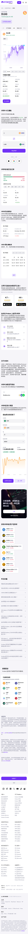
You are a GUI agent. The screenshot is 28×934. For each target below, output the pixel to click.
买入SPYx (3, 873)
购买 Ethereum (5, 850)
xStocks (10, 908)
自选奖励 (10, 732)
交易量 (4, 84)
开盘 (16, 195)
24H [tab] (9, 186)
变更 (16, 200)
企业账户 (3, 807)
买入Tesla (17, 850)
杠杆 (2, 732)
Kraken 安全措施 (19, 797)
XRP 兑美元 (17, 828)
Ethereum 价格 (5, 826)
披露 (14, 889)
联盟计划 (17, 807)
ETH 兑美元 (17, 826)
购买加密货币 (4, 797)
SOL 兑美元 (17, 832)
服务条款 (5, 752)
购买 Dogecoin (4, 852)
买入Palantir (18, 856)
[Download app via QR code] (19, 161)
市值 (4, 79)
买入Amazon (18, 854)
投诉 (16, 815)
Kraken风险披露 (6, 760)
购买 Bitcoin (4, 848)
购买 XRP (3, 854)
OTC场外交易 (10, 913)
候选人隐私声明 (19, 889)
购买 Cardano (4, 856)
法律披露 (23, 930)
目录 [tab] (14, 28)
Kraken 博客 (18, 801)
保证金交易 (4, 801)
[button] (5, 72)
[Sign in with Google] (14, 161)
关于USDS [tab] (8, 28)
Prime (5, 913)
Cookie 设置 (13, 885)
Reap (21, 908)
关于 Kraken (18, 794)
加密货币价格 (5, 822)
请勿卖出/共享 (20, 885)
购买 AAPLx (4, 871)
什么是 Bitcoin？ (19, 871)
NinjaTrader (13, 901)
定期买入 (3, 813)
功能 (2, 794)
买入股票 (17, 845)
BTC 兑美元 (17, 824)
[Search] (23, 2)
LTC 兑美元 (17, 841)
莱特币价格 (4, 837)
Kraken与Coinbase (19, 880)
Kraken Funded (5, 817)
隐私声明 (8, 885)
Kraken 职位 (18, 799)
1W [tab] (12, 186)
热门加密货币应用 (19, 875)
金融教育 (17, 865)
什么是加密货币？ (19, 867)
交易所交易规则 (9, 889)
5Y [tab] (22, 186)
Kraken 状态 (18, 811)
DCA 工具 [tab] (19, 28)
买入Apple (17, 852)
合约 (6, 732)
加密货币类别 (4, 839)
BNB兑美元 (17, 830)
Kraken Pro (7, 901)
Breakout (19, 901)
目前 (4, 200)
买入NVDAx (4, 867)
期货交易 (3, 803)
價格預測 (3, 841)
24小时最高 (5, 89)
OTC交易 (3, 805)
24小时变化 (5, 94)
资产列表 (17, 809)
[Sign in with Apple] (9, 161)
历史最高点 (17, 94)
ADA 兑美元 (17, 837)
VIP (22, 901)
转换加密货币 (18, 822)
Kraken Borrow (5, 815)
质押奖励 (3, 811)
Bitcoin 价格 (4, 824)
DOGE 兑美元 (18, 834)
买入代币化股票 (5, 865)
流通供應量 (17, 79)
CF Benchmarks (16, 908)
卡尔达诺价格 (4, 832)
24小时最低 (17, 89)
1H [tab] (5, 186)
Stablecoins (6, 395)
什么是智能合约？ (19, 869)
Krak (2, 913)
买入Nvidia (17, 848)
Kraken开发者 (18, 803)
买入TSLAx (4, 869)
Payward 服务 (4, 908)
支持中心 (17, 813)
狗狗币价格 (4, 828)
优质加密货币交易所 (20, 878)
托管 (15, 913)
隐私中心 (3, 885)
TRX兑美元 (17, 839)
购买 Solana (4, 858)
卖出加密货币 (4, 799)
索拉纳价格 (4, 834)
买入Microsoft (18, 858)
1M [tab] (15, 186)
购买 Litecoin (4, 860)
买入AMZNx (4, 875)
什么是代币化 (18, 873)
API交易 (3, 809)
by (4, 896)
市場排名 (17, 84)
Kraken (2, 901)
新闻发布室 (17, 805)
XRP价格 (3, 830)
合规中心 (3, 887)
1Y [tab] (19, 186)
